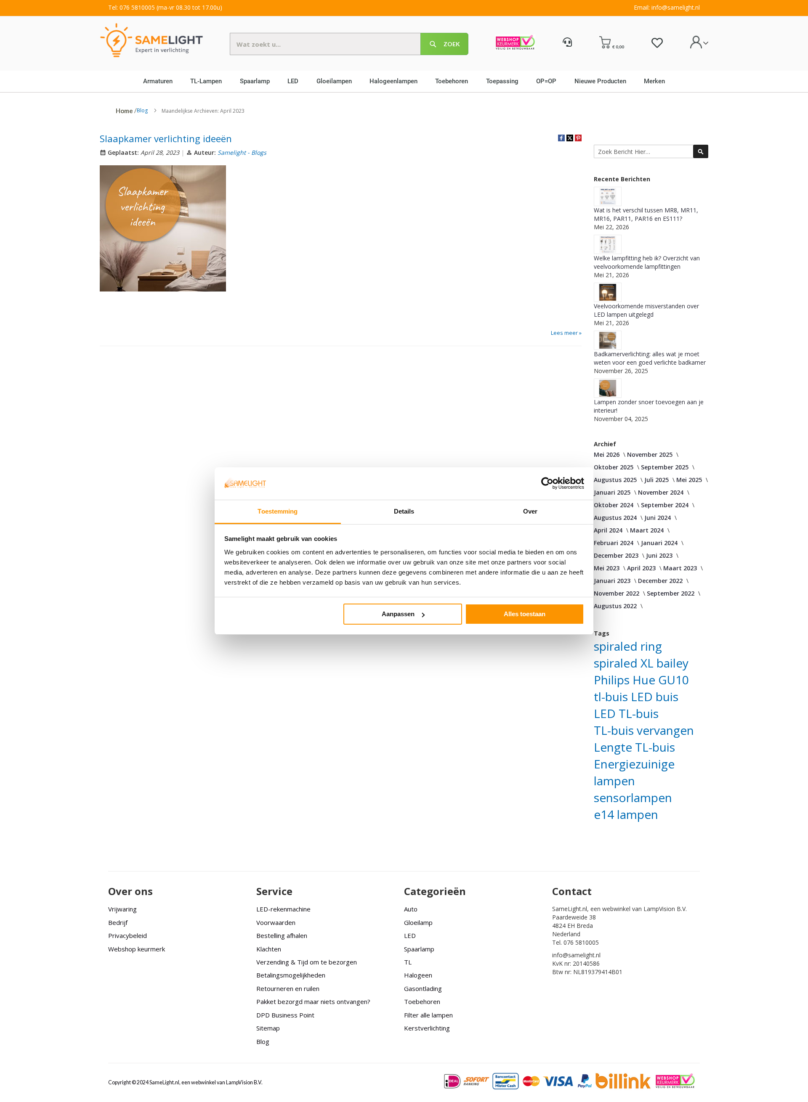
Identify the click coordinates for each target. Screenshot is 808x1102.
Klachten (268, 949)
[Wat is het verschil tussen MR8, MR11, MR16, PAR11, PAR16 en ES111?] (607, 196)
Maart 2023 (680, 568)
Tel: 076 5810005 (131, 7)
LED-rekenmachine (283, 909)
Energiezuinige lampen (634, 772)
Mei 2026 (606, 454)
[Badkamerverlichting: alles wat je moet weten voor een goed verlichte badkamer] (607, 340)
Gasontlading (423, 988)
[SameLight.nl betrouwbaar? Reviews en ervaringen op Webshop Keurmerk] (515, 43)
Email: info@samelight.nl (667, 7)
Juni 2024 (657, 518)
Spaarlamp (419, 949)
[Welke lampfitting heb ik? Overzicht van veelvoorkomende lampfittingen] (607, 244)
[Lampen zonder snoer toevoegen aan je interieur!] (607, 388)
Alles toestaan (524, 613)
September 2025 (664, 467)
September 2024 (664, 505)
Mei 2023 (606, 568)
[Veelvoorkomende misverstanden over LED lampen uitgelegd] (607, 292)
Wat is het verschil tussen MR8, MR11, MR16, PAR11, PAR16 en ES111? (646, 214)
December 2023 (616, 555)
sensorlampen (633, 797)
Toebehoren (422, 1001)
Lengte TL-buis (634, 747)
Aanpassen (398, 613)
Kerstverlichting (427, 1028)
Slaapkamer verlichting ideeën (166, 138)
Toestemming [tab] (278, 511)
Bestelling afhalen (281, 935)
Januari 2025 (612, 492)
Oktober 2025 (613, 467)
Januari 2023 (612, 581)
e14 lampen (626, 814)
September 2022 (670, 593)
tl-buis (611, 697)
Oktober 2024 (613, 505)
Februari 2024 (613, 543)
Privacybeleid (127, 935)
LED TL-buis (626, 713)
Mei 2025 (689, 480)
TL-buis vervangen (644, 730)
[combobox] (349, 44)
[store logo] (151, 40)
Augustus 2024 (615, 518)
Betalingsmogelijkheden (290, 975)
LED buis (654, 697)
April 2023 (641, 568)
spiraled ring (628, 646)
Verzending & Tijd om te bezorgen (306, 962)
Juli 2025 (656, 480)
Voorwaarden (275, 922)
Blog (142, 110)
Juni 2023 (659, 555)
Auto (410, 909)
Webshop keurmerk (136, 949)
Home (124, 110)
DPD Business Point (285, 1015)
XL (647, 663)
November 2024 (660, 492)
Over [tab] (530, 511)
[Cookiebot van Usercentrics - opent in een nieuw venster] (547, 483)
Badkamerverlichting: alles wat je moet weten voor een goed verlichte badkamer (650, 358)
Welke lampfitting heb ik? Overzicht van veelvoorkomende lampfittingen (647, 262)
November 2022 (616, 593)
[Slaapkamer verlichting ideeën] (163, 229)
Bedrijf (118, 922)
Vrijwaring (122, 909)
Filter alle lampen (428, 1015)
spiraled (616, 663)
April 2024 (608, 530)
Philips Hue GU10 (641, 680)
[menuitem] (160, 81)
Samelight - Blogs (242, 152)
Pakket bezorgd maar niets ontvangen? (313, 1001)
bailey (672, 663)
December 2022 (660, 581)
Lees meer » (566, 332)
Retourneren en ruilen (287, 988)
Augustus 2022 (615, 606)
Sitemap (268, 1028)
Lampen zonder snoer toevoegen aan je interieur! (649, 406)
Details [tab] (404, 511)
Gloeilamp (418, 922)
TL (408, 962)
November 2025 (649, 454)
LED (410, 935)
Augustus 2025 (615, 480)
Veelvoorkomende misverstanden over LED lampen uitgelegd (646, 310)
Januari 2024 (659, 543)
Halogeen (418, 975)
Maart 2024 (647, 530)
